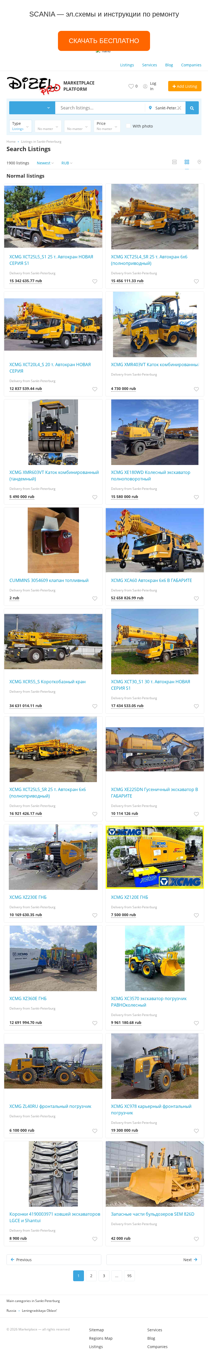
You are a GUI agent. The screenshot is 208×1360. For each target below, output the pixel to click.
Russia (11, 1310)
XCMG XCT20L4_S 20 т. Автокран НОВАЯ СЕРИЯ (50, 368)
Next (187, 1259)
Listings (127, 64)
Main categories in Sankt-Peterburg (33, 1301)
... (116, 1275)
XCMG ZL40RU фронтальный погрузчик (50, 1106)
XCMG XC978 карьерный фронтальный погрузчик (151, 1109)
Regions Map (101, 1338)
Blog (169, 64)
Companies (191, 64)
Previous (24, 1259)
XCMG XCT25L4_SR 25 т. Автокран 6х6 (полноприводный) (149, 260)
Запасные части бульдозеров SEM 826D (152, 1214)
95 (129, 1275)
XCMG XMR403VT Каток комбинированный (155, 364)
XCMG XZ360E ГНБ (28, 998)
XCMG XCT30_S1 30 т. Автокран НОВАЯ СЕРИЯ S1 (150, 685)
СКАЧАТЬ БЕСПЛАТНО (104, 40)
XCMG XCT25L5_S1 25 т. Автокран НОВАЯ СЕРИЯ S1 (51, 260)
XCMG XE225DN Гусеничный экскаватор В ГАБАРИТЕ (154, 792)
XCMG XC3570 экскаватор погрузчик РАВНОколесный (149, 1001)
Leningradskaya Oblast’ (39, 1310)
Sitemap (96, 1329)
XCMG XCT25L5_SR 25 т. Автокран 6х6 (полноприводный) (47, 792)
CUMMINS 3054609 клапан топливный (49, 580)
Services (149, 64)
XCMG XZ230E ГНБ (28, 897)
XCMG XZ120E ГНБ (129, 897)
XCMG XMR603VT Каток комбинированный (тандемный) (54, 475)
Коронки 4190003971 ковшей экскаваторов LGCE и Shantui (54, 1217)
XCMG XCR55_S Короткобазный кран (47, 682)
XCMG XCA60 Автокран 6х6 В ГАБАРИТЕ (151, 580)
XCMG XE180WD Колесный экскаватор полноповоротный (150, 475)
